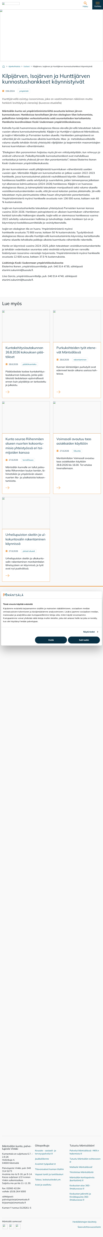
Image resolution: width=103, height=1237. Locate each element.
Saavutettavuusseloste (89, 1227)
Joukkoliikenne (42, 1158)
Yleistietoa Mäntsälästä (81, 1172)
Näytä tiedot (89, 632)
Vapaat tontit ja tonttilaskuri (49, 1174)
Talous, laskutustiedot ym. (48, 1179)
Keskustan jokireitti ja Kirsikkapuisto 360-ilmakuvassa (80, 1196)
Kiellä (51, 640)
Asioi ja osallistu (43, 1184)
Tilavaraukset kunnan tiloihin (49, 1169)
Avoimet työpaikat (45, 1164)
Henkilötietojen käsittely (85, 1221)
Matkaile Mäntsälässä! (81, 1167)
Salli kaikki (84, 640)
